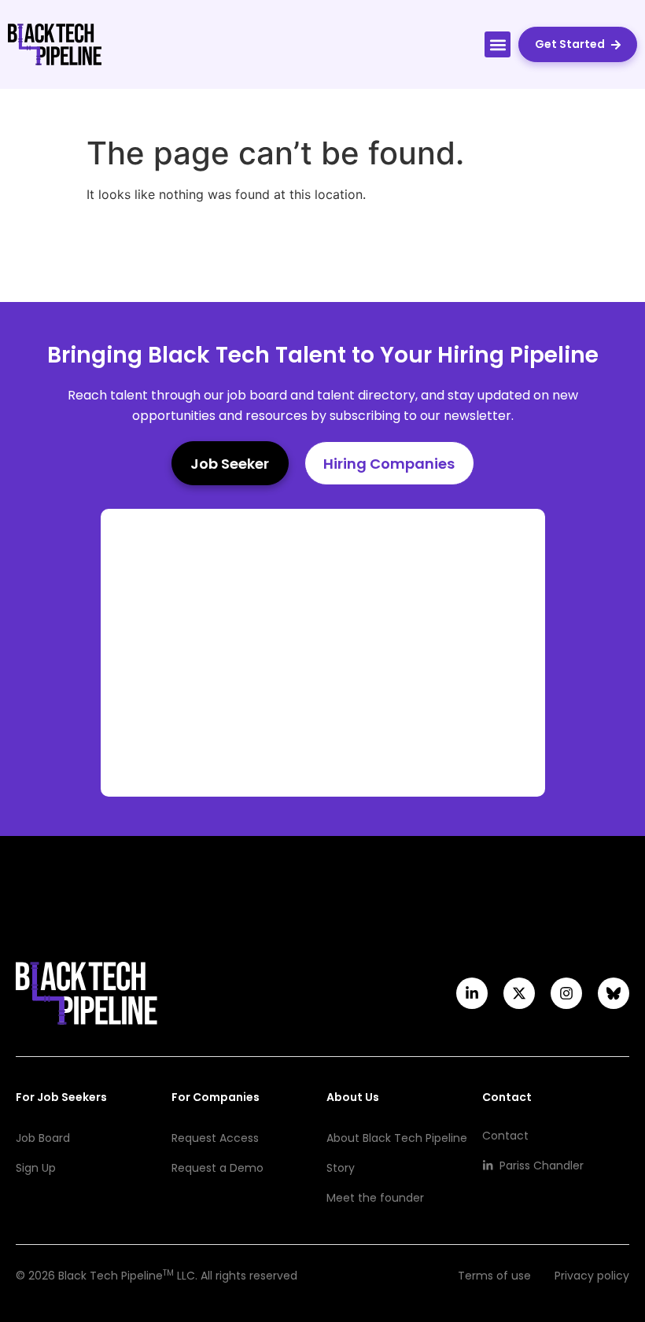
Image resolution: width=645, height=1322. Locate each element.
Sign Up (36, 1168)
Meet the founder (375, 1198)
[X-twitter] (519, 993)
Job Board (43, 1138)
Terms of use (494, 1276)
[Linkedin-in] (472, 993)
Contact (505, 1136)
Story (340, 1168)
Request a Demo (217, 1168)
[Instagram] (566, 993)
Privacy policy (592, 1276)
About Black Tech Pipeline (396, 1138)
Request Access (215, 1138)
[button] (497, 44)
